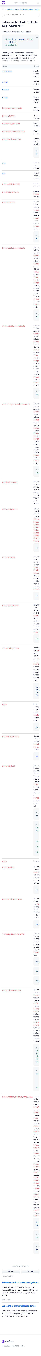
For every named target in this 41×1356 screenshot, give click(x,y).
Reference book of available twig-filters (20, 1282)
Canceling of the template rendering (18, 1306)
